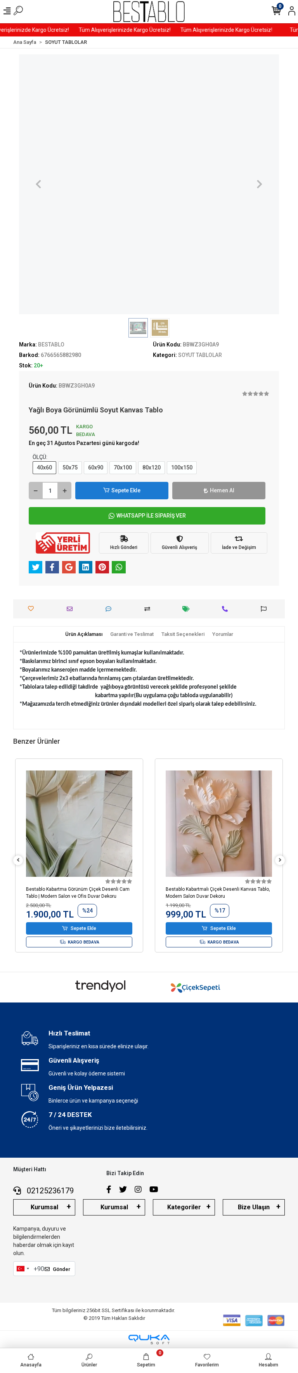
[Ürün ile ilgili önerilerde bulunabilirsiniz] (265, 609)
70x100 (123, 467)
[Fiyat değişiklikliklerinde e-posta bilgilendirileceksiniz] (188, 609)
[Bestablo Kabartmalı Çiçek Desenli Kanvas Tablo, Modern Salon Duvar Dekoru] (79, 823)
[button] (38, 184)
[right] (280, 860)
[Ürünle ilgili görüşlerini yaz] (110, 609)
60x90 (95, 467)
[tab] (83, 634)
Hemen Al (222, 490)
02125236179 (49, 1190)
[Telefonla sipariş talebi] (227, 609)
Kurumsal (44, 1207)
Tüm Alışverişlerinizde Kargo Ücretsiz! (70, 30)
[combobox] (22, 1269)
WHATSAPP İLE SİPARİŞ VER (151, 515)
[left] (18, 860)
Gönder (61, 1269)
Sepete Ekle (125, 490)
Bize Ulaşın (254, 1207)
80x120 (151, 467)
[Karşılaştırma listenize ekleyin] (149, 609)
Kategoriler (184, 1207)
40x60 (44, 467)
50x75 (70, 467)
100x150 (181, 467)
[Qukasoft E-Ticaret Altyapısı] (149, 1339)
